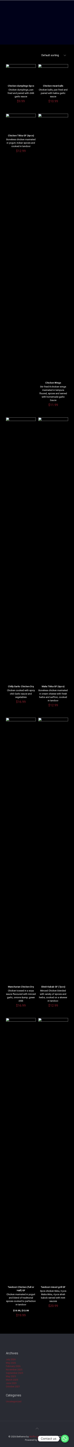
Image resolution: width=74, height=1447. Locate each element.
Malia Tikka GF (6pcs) (53, 686)
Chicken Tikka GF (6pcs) (21, 135)
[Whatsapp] (65, 1439)
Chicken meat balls (53, 85)
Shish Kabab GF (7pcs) (53, 986)
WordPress (43, 1440)
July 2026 (11, 1359)
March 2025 (12, 1379)
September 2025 (14, 1373)
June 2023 (11, 1383)
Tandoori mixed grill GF (53, 1287)
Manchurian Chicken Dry (21, 986)
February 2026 (13, 1366)
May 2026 (11, 1362)
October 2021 (13, 1386)
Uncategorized (13, 1401)
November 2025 (14, 1369)
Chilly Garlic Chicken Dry (21, 686)
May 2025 (11, 1376)
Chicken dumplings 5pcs (21, 85)
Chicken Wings (53, 382)
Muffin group (36, 1436)
